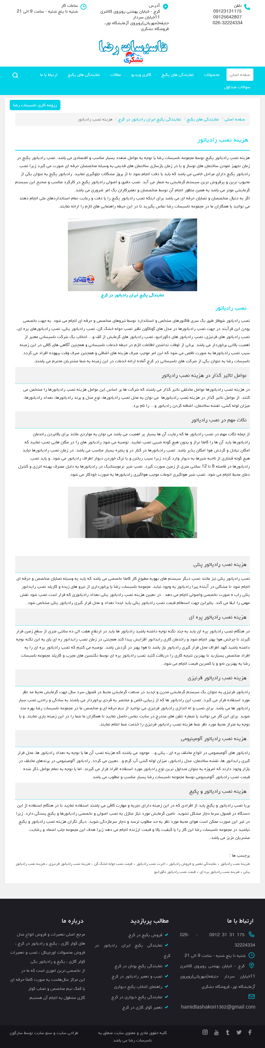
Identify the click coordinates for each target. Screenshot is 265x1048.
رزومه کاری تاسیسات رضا (35, 105)
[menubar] (143, 81)
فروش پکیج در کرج (145, 935)
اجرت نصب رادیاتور (150, 863)
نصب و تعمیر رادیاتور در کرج (137, 976)
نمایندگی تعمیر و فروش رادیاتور (193, 863)
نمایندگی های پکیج (178, 74)
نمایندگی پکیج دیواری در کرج (136, 997)
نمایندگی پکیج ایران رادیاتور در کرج (149, 119)
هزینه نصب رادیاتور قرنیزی (69, 863)
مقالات (115, 74)
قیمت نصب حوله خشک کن (113, 863)
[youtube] (215, 1031)
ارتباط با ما (49, 74)
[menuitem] (240, 75)
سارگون (17, 1033)
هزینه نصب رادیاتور (235, 863)
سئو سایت (43, 1033)
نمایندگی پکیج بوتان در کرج (138, 966)
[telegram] (227, 1031)
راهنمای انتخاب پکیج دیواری (138, 986)
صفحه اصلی (240, 74)
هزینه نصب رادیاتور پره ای (219, 871)
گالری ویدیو (141, 74)
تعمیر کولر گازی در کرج (142, 1007)
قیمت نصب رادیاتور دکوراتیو (175, 871)
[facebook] (249, 1031)
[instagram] (205, 1031)
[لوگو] (132, 48)
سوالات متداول (237, 87)
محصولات (211, 74)
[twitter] (238, 1031)
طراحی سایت (66, 1033)
